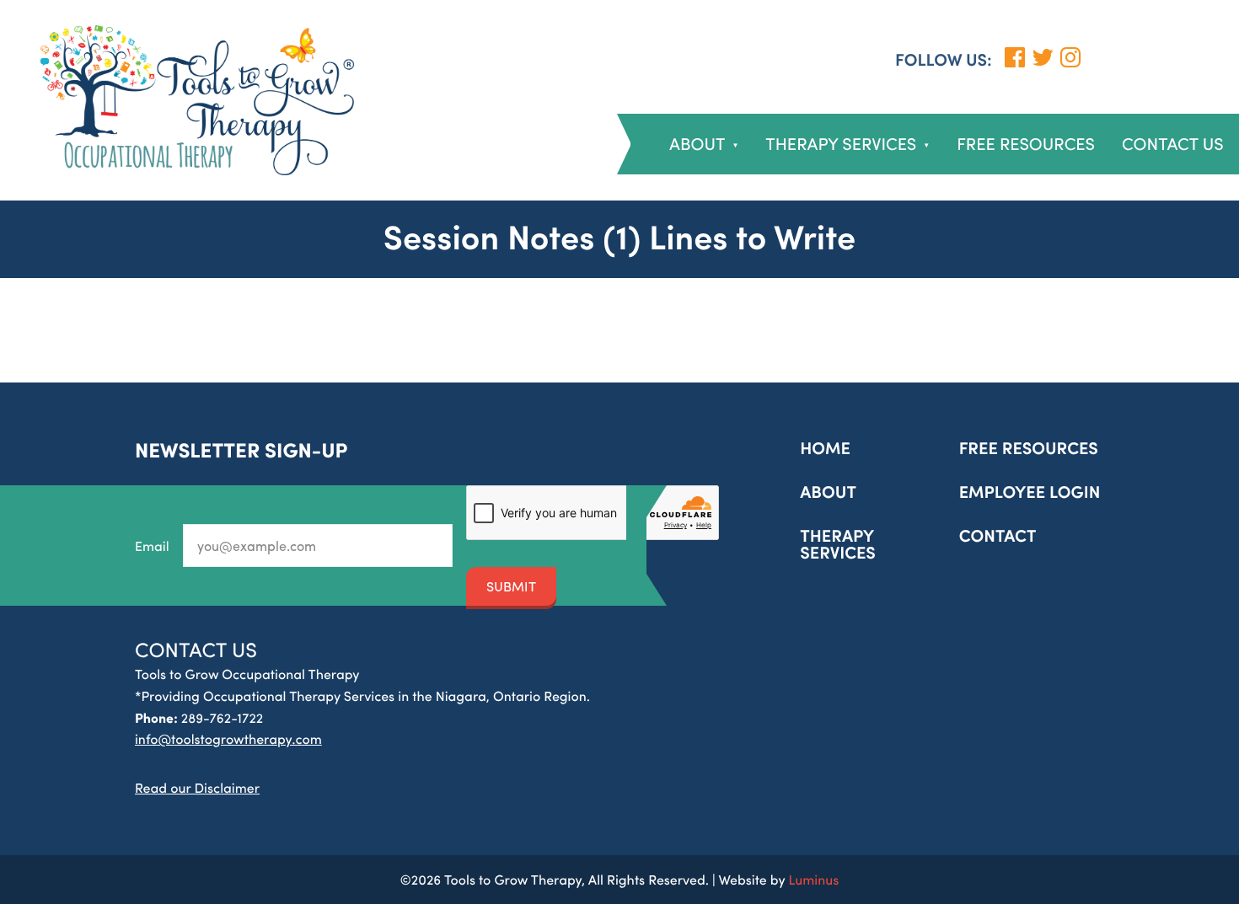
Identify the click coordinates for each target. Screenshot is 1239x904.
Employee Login (1030, 491)
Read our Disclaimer (197, 787)
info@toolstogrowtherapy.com (228, 738)
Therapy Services (838, 543)
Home (825, 448)
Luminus (813, 879)
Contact (998, 535)
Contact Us (1173, 143)
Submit (511, 586)
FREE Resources (1026, 143)
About (828, 491)
